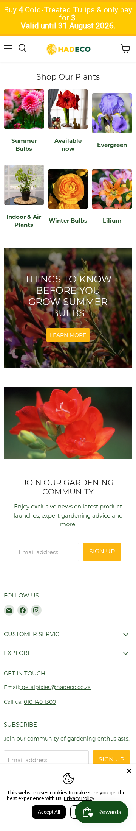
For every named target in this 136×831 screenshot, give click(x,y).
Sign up (102, 551)
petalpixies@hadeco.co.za (55, 687)
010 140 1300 (40, 701)
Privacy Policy (79, 798)
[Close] (129, 771)
